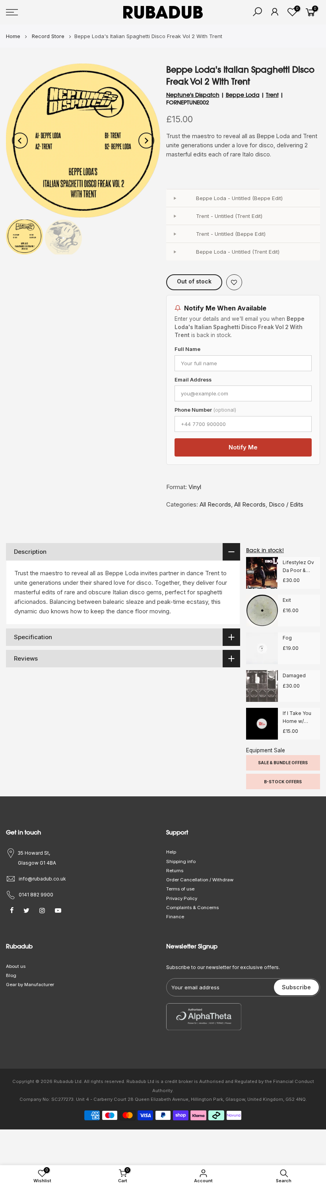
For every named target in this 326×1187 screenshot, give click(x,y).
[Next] (146, 140)
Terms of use (180, 889)
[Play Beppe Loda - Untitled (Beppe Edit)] (175, 198)
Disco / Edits (286, 504)
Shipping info (181, 861)
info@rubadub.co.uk (42, 879)
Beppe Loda (243, 94)
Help (171, 852)
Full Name (187, 349)
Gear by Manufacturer (30, 984)
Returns (174, 870)
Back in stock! (265, 550)
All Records (215, 504)
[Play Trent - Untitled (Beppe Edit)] (175, 234)
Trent (272, 94)
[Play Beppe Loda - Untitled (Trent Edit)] (175, 251)
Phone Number (205, 410)
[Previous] (20, 140)
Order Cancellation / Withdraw (199, 880)
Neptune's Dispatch (192, 94)
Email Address (193, 380)
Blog (11, 975)
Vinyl (194, 487)
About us (15, 966)
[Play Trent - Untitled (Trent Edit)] (175, 216)
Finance (175, 916)
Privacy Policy (181, 898)
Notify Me (243, 447)
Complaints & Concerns (192, 907)
